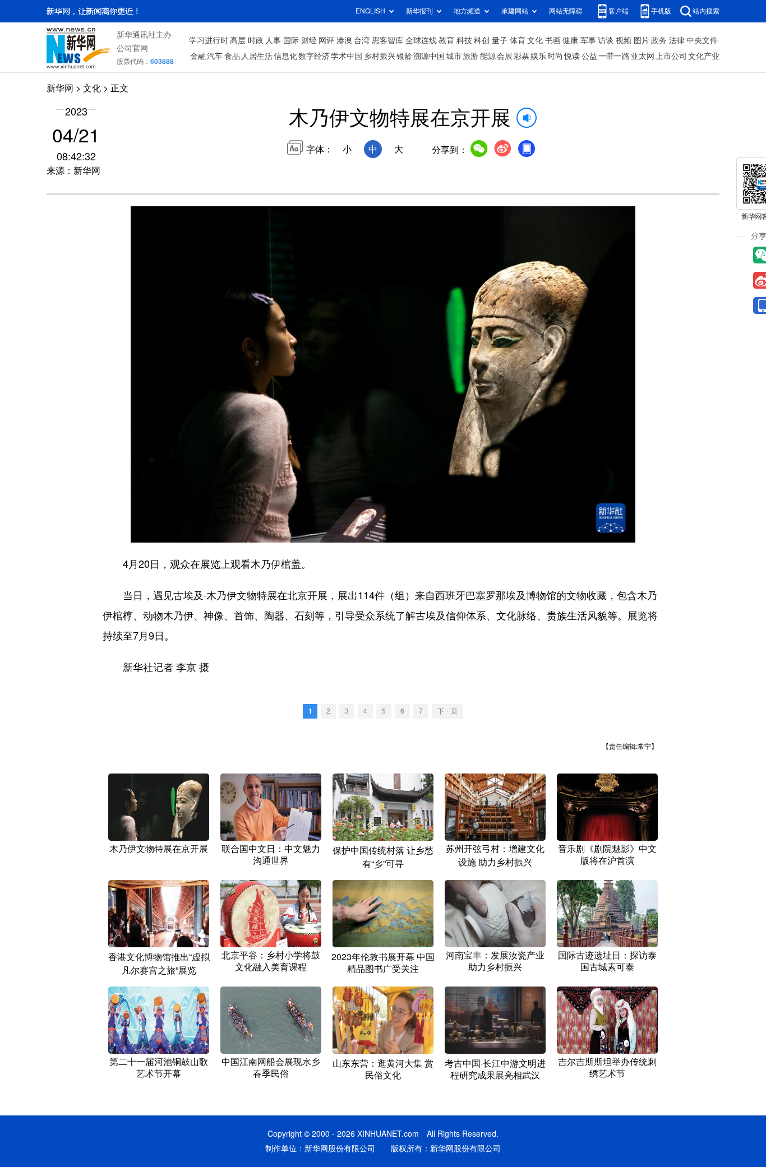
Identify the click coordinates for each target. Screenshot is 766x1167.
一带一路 (614, 56)
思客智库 (387, 40)
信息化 (285, 56)
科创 (482, 40)
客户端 (618, 11)
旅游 (470, 56)
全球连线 (421, 40)
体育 (517, 40)
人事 (273, 40)
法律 (677, 40)
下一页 (447, 711)
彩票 (521, 56)
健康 (570, 40)
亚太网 (642, 56)
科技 (464, 40)
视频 (623, 40)
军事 (588, 40)
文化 (535, 40)
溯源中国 (429, 56)
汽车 (215, 56)
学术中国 (346, 56)
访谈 (605, 40)
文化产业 (703, 56)
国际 (291, 40)
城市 (454, 56)
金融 (198, 56)
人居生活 (257, 56)
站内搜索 (706, 11)
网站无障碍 (566, 11)
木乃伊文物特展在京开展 (158, 848)
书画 (553, 40)
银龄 (404, 56)
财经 (309, 40)
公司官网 (132, 48)
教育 (446, 40)
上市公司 (671, 56)
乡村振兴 (379, 56)
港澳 (344, 40)
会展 (505, 56)
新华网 (60, 88)
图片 (641, 40)
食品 (232, 56)
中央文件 (702, 40)
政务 (659, 40)
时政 (256, 40)
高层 (238, 40)
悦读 (572, 56)
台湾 (362, 40)
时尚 (555, 56)
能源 (488, 56)
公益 (589, 56)
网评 (326, 40)
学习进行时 (208, 40)
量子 (499, 40)
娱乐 (538, 56)
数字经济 (314, 56)
